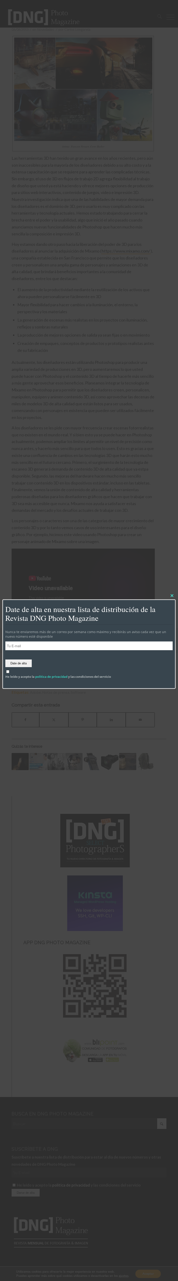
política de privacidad (51, 677)
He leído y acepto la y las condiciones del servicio (58, 677)
